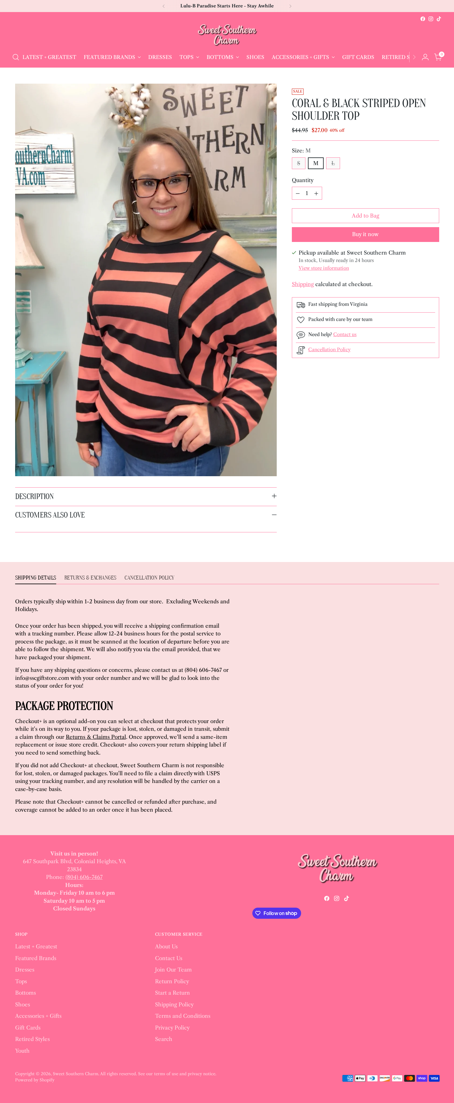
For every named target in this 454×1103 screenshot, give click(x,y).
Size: (301, 151)
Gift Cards (27, 1028)
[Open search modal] (16, 57)
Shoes (22, 1004)
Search (163, 1039)
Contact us (345, 334)
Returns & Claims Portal (96, 737)
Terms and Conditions (182, 1016)
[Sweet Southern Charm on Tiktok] (439, 19)
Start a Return (172, 993)
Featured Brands (35, 958)
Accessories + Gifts (38, 1016)
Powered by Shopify (34, 1079)
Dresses (24, 970)
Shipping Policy (174, 1004)
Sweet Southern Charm (75, 1073)
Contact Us (168, 958)
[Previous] (163, 6)
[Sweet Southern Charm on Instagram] (431, 19)
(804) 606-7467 (84, 877)
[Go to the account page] (425, 57)
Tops (21, 981)
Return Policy (172, 981)
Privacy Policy (172, 1028)
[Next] (290, 6)
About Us (166, 946)
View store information (324, 268)
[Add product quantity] (316, 193)
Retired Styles (32, 1039)
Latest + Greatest (36, 946)
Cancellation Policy (329, 349)
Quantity (302, 180)
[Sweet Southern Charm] (227, 35)
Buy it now (365, 234)
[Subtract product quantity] (297, 193)
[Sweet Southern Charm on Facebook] (423, 19)
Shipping (303, 284)
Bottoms (25, 993)
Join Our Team (173, 970)
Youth (22, 1051)
